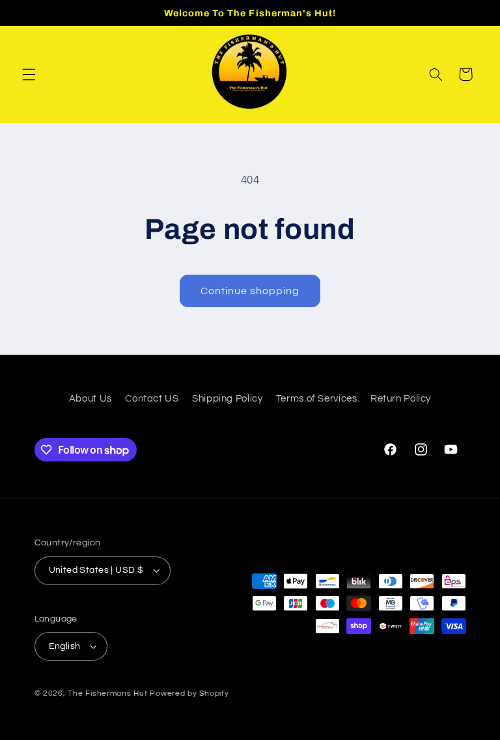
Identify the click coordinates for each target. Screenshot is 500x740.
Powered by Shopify (189, 693)
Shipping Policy (227, 399)
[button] (29, 74)
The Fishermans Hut (107, 693)
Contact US (151, 399)
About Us (90, 399)
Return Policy (400, 399)
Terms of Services (316, 399)
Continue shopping (250, 291)
